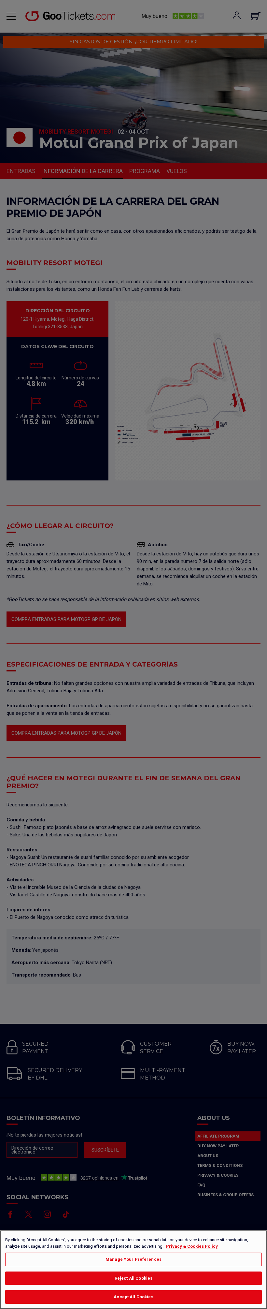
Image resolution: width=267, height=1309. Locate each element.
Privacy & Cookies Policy (192, 1246)
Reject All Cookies (133, 1278)
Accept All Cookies (133, 1296)
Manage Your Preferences (133, 1259)
